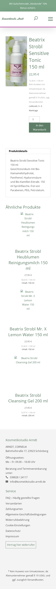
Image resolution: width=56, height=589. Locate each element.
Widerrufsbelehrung (17, 520)
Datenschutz (13, 531)
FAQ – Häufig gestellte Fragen (23, 498)
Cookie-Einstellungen (18, 525)
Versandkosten (36, 101)
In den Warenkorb (39, 127)
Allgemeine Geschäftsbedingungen (26, 514)
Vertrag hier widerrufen (21, 544)
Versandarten (14, 503)
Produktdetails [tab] (18, 151)
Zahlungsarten (14, 509)
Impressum (12, 536)
